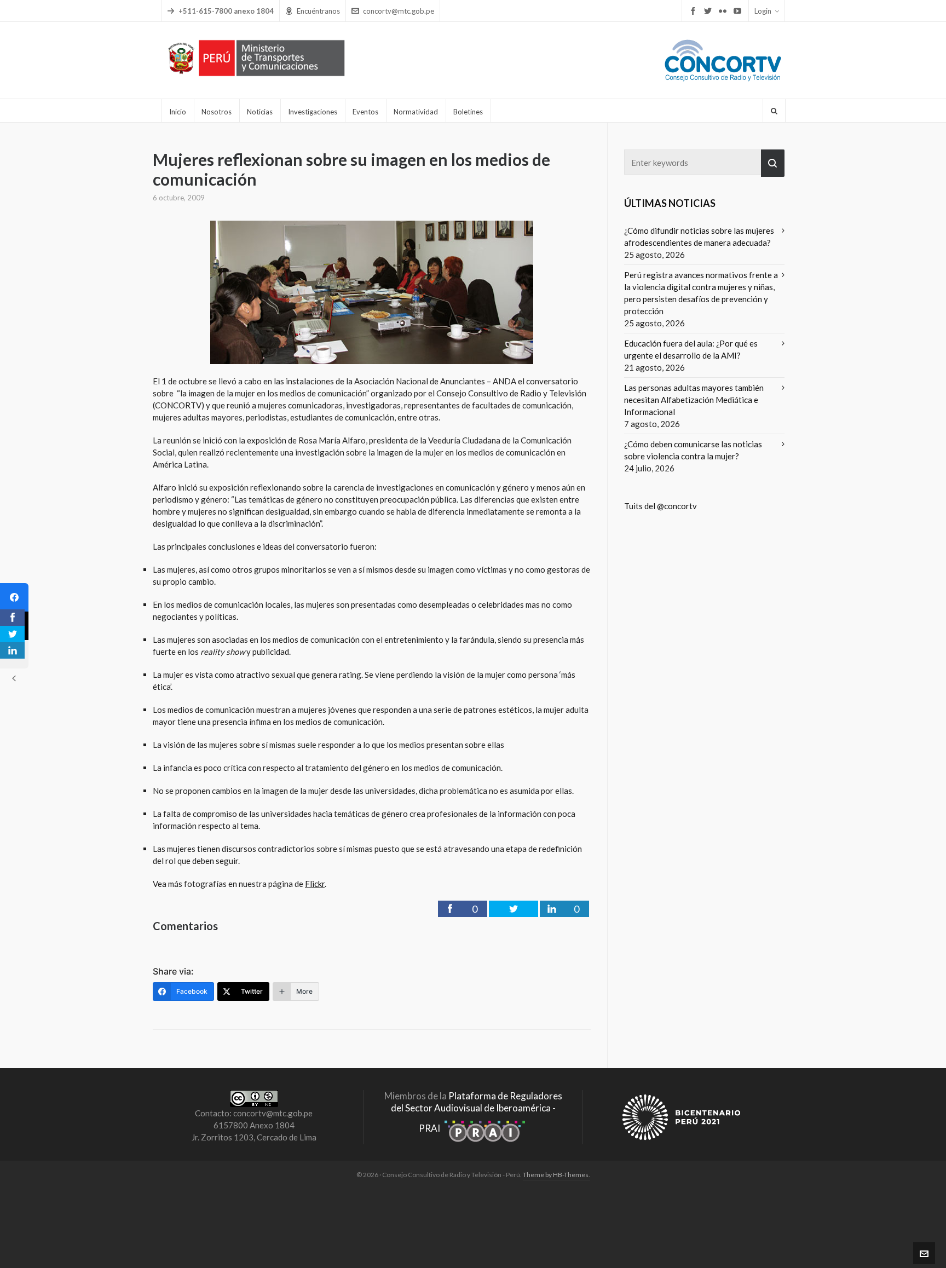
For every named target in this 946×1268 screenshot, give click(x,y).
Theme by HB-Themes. (556, 1175)
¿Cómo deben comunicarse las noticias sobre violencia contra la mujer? (693, 450)
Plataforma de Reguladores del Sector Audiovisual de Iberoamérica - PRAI (476, 1112)
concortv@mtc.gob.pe (398, 11)
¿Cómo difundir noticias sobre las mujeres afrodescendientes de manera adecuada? (699, 236)
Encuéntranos (318, 11)
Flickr (315, 884)
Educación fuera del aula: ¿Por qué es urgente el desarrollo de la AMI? (691, 349)
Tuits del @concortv (660, 506)
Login (762, 11)
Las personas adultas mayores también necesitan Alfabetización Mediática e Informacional (694, 400)
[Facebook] (14, 597)
